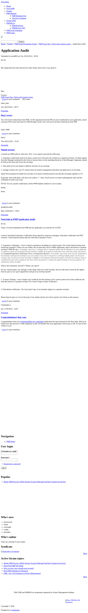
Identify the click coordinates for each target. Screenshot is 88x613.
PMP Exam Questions (14, 30)
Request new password (12, 464)
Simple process (8, 149)
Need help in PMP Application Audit (18, 219)
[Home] (2, 37)
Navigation (5, 2)
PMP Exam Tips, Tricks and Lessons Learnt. (55, 44)
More (85, 554)
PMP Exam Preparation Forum (26, 44)
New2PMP (10, 9)
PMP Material (11, 13)
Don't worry (6, 115)
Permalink (4, 111)
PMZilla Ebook (17, 26)
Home (8, 6)
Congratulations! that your (13, 317)
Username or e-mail (9, 451)
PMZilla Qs (10, 23)
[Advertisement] (44, 347)
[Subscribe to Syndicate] (10, 551)
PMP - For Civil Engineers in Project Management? (22, 573)
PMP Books (10, 441)
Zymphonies (15, 610)
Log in (4, 99)
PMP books (10, 33)
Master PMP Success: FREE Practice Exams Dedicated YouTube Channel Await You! (35, 482)
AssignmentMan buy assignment (32, 322)
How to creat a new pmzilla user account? (19, 568)
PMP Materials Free (19, 16)
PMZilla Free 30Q (18, 28)
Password (5, 458)
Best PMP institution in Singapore (16, 571)
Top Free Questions (19, 18)
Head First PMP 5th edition (13, 566)
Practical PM (11, 21)
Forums (9, 11)
